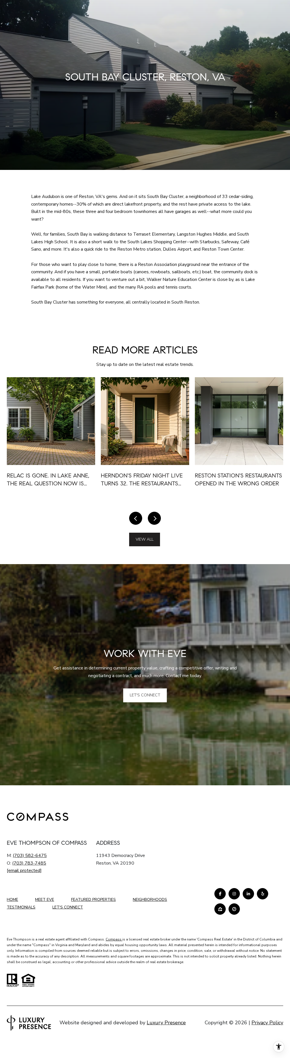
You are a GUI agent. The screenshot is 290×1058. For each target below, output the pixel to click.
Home (12, 899)
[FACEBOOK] (220, 893)
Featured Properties (93, 899)
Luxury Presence (166, 1022)
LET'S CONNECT (67, 907)
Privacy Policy (267, 1022)
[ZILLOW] (220, 909)
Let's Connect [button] (145, 695)
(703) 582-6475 (30, 855)
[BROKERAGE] (234, 909)
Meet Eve (44, 899)
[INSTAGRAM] (234, 893)
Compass (114, 939)
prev (135, 518)
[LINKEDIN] (248, 893)
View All (144, 539)
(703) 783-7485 (29, 863)
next (154, 518)
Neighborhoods (150, 899)
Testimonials (21, 907)
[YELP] (262, 893)
